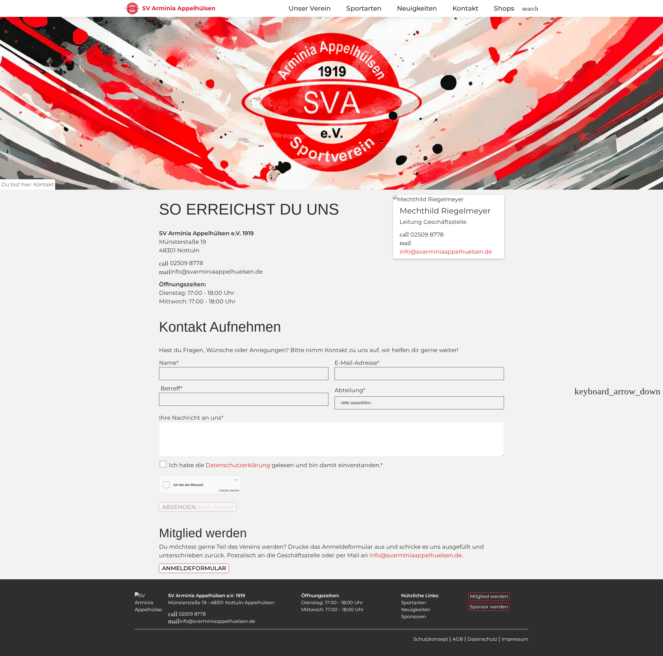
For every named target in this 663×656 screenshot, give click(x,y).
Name (168, 362)
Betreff (170, 388)
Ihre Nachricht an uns (191, 417)
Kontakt (465, 8)
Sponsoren (413, 616)
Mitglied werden (489, 596)
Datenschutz (483, 639)
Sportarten (363, 8)
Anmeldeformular (194, 568)
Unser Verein (310, 8)
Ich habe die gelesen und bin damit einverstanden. (276, 465)
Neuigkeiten (417, 8)
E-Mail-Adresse (357, 362)
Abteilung (350, 390)
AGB (458, 639)
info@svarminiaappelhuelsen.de (211, 271)
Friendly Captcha (229, 490)
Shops (504, 8)
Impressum (515, 639)
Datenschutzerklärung (238, 465)
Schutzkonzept (431, 639)
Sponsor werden (489, 607)
